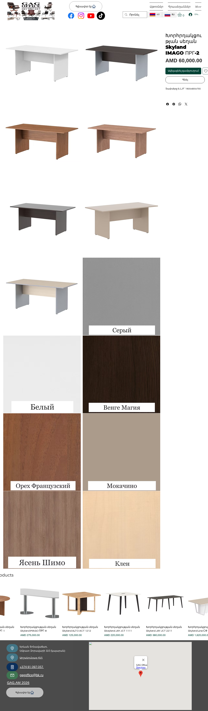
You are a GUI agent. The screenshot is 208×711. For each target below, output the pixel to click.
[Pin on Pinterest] (174, 104)
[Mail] (12, 675)
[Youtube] (91, 16)
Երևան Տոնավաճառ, (33, 646)
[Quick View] (39, 603)
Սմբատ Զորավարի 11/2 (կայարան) (42, 650)
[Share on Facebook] (167, 104)
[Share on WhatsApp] (180, 104)
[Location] (12, 648)
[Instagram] (81, 16)
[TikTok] (101, 16)
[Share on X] (186, 104)
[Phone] (12, 667)
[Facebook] (71, 16)
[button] (182, 15)
